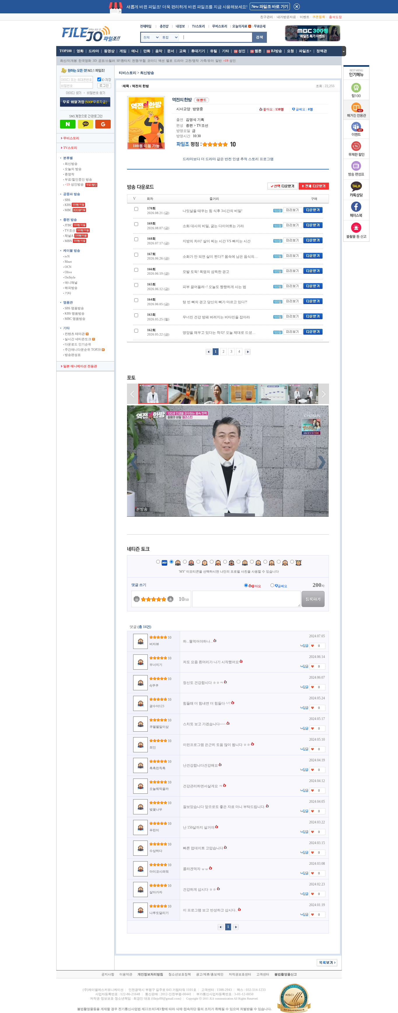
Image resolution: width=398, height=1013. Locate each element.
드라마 (94, 51)
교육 (182, 51)
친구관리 (266, 17)
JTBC (68, 225)
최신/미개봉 (68, 60)
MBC (68, 210)
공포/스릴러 (106, 60)
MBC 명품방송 (74, 318)
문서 (170, 51)
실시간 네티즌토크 (77, 339)
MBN (68, 241)
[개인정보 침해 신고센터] (356, 239)
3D (95, 60)
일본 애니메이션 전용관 (79, 366)
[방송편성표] (356, 178)
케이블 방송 (71, 250)
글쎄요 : (304, 109)
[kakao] (356, 199)
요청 (290, 51)
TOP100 (65, 51)
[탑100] (356, 99)
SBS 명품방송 (74, 308)
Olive (68, 272)
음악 (158, 51)
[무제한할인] (356, 158)
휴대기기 (198, 51)
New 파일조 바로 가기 (269, 6)
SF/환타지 (124, 60)
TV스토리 (69, 147)
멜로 (169, 60)
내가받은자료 (286, 17)
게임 (122, 51)
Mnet (68, 261)
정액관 (321, 51)
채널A (68, 235)
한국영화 (84, 60)
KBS (67, 205)
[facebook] (356, 219)
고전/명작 (192, 60)
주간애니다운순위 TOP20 (82, 349)
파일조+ (305, 51)
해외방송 (71, 288)
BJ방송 (276, 51)
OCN (67, 267)
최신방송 (71, 163)
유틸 (213, 51)
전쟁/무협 (139, 60)
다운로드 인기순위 (77, 344)
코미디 (152, 60)
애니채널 (71, 282)
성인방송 (74, 184)
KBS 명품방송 (74, 313)
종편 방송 (70, 219)
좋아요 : (273, 109)
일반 (218, 60)
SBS (67, 200)
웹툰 (258, 51)
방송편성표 (72, 355)
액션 (161, 60)
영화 (80, 51)
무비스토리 (70, 138)
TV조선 (69, 230)
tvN (67, 256)
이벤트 (304, 17)
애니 (134, 51)
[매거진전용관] (356, 119)
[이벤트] (356, 137)
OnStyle (69, 277)
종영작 (69, 174)
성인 (241, 51)
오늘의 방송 (73, 169)
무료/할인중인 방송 (78, 179)
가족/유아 (207, 60)
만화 (146, 51)
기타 (225, 51)
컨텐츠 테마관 (75, 334)
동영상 (109, 51)
